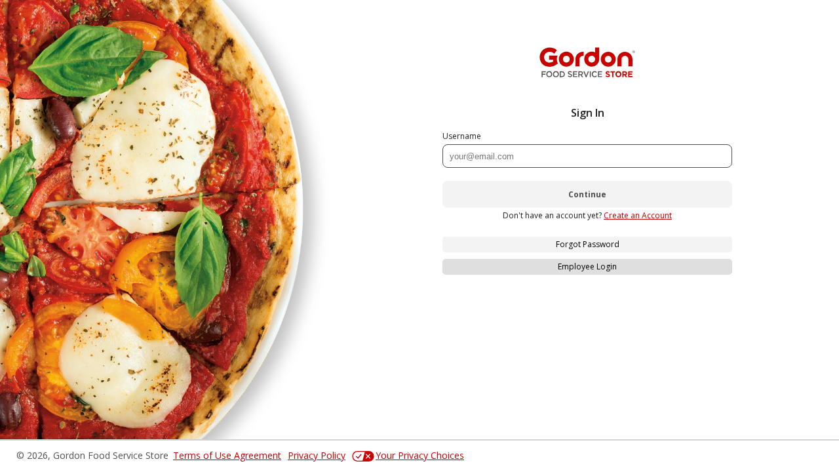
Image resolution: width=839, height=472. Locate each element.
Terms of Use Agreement (227, 455)
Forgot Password (587, 244)
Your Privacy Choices (420, 455)
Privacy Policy (316, 455)
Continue (587, 194)
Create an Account (638, 215)
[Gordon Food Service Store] (587, 62)
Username (461, 136)
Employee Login (587, 266)
